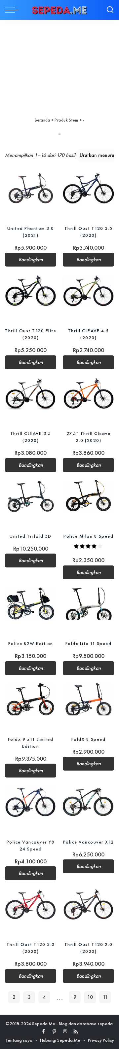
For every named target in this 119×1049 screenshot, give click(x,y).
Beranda (42, 120)
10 (90, 997)
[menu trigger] (13, 10)
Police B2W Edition (30, 643)
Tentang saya (18, 1040)
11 (105, 997)
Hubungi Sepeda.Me (60, 1040)
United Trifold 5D (31, 536)
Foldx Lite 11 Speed (88, 643)
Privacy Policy (101, 1040)
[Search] (110, 10)
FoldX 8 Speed (88, 739)
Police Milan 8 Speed (88, 536)
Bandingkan (31, 259)
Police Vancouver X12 (88, 842)
